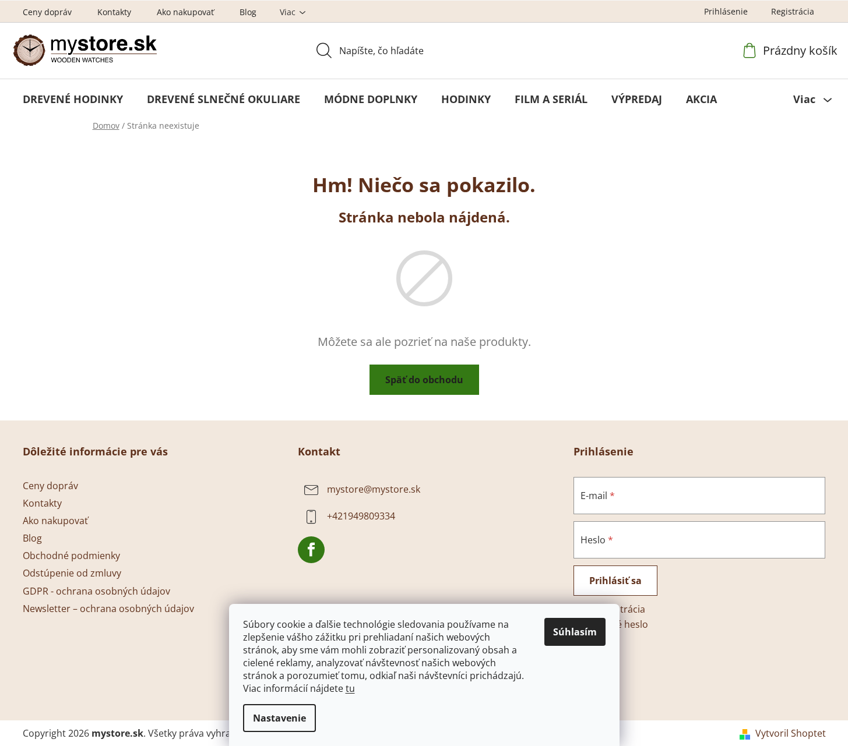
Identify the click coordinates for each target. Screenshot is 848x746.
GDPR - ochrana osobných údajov (96, 591)
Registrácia (792, 11)
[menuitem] (73, 99)
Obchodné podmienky (71, 555)
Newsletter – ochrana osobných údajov (108, 608)
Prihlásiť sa (615, 580)
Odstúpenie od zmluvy (72, 573)
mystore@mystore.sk (373, 489)
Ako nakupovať (185, 11)
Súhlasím (575, 631)
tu (350, 688)
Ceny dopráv (47, 11)
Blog (248, 11)
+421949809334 (361, 516)
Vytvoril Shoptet (790, 733)
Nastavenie (279, 718)
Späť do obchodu (424, 379)
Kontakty (114, 11)
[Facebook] (311, 549)
